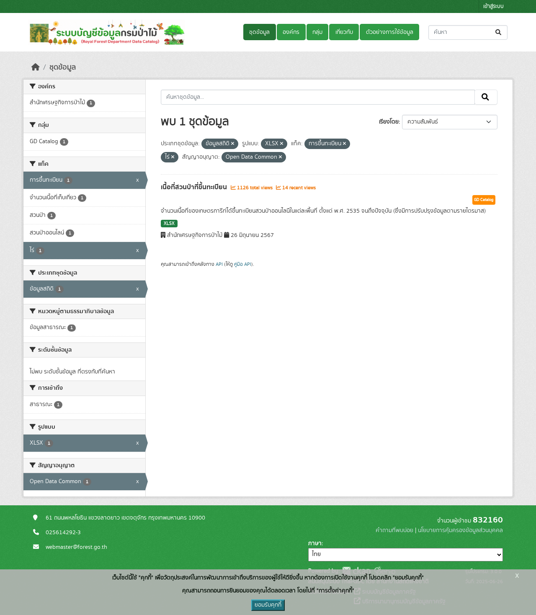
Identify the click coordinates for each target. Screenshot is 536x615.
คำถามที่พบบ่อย (394, 530)
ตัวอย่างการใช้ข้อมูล (389, 32)
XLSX (169, 223)
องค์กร (291, 32)
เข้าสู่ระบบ (493, 6)
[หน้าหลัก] (35, 67)
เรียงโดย (389, 122)
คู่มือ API (242, 264)
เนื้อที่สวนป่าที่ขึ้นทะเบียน (195, 187)
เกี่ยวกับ (344, 32)
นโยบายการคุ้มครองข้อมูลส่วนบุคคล (460, 530)
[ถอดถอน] (232, 144)
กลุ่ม (317, 32)
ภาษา (315, 543)
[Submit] (499, 32)
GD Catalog (484, 200)
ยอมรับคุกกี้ (268, 605)
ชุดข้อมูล (259, 32)
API (219, 264)
